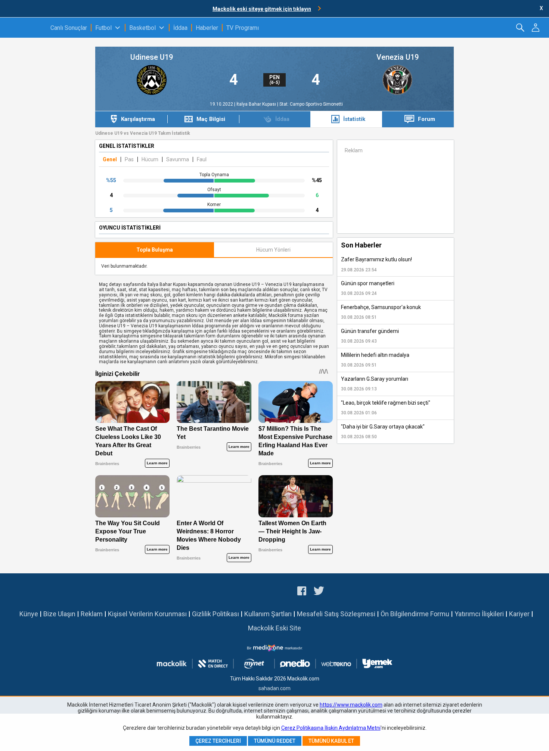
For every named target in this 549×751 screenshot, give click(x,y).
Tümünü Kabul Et (331, 741)
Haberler (207, 27)
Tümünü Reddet (274, 741)
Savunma (177, 159)
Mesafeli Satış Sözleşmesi (336, 614)
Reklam (92, 614)
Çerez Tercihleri (218, 741)
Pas (129, 159)
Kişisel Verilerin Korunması (147, 614)
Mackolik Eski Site (274, 628)
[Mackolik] (25, 28)
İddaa (180, 27)
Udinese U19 (151, 57)
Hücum (150, 159)
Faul (202, 159)
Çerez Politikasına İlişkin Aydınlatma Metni (331, 728)
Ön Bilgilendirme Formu (415, 614)
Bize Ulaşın (59, 614)
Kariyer (519, 614)
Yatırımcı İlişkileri (479, 614)
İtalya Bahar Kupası (256, 104)
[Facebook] (301, 592)
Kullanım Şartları (268, 614)
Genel (110, 159)
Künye (28, 614)
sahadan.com (274, 688)
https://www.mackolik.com (351, 705)
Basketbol (142, 27)
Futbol (103, 27)
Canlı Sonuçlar (68, 27)
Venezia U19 (397, 57)
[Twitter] (319, 592)
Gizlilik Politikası (215, 614)
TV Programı (242, 27)
